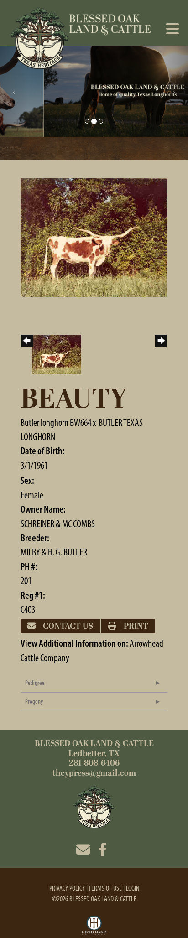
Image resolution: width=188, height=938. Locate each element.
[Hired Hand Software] (94, 926)
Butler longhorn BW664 (56, 422)
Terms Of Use (105, 888)
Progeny (34, 701)
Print (135, 626)
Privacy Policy (67, 888)
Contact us (67, 626)
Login (132, 888)
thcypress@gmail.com (94, 773)
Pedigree (35, 683)
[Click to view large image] (94, 236)
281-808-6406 (94, 763)
